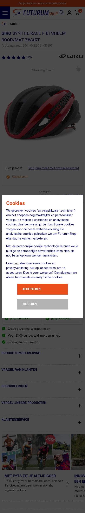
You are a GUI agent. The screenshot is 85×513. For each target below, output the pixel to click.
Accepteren (31, 289)
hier (16, 263)
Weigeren (29, 304)
